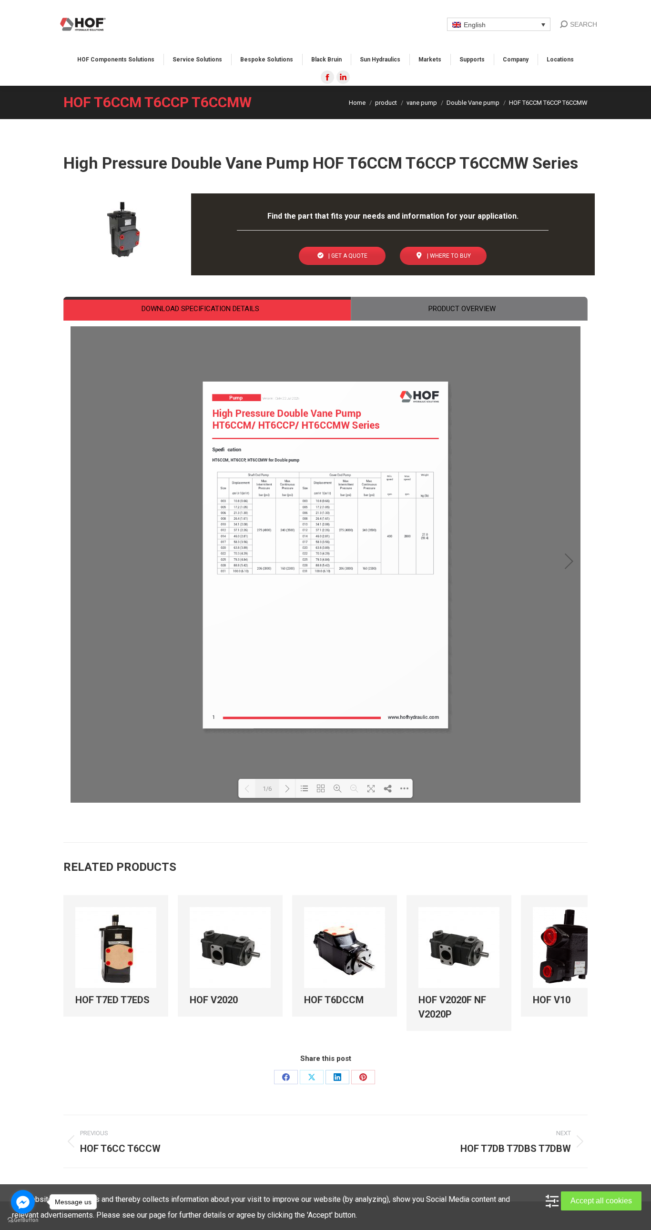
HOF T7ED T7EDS (112, 1000)
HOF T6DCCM (334, 1000)
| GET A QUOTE (347, 255)
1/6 (267, 788)
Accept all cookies (601, 1201)
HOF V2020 (214, 1000)
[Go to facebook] (23, 1202)
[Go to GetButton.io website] (23, 1220)
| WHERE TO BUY (448, 255)
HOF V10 (551, 1000)
